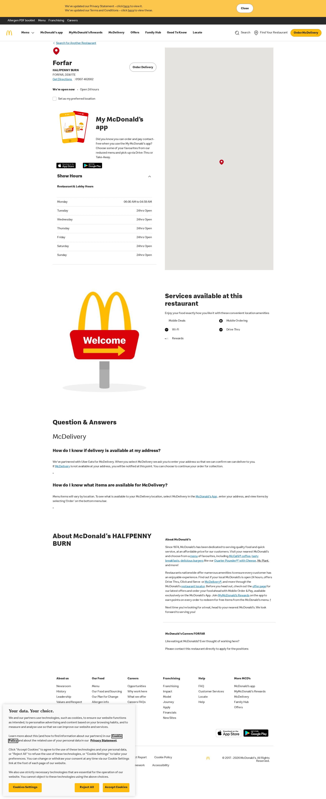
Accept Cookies (116, 787)
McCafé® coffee (240, 556)
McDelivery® (213, 582)
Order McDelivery (306, 33)
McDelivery (62, 466)
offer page (259, 586)
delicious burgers (192, 561)
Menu (25, 32)
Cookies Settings (25, 787)
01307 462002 (84, 79)
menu (194, 556)
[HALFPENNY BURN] (221, 162)
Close (245, 8)
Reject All (87, 787)
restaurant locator (193, 586)
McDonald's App (206, 496)
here (126, 6)
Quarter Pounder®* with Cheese (235, 561)
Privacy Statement (103, 740)
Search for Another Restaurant (76, 43)
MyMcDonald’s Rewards (233, 595)
